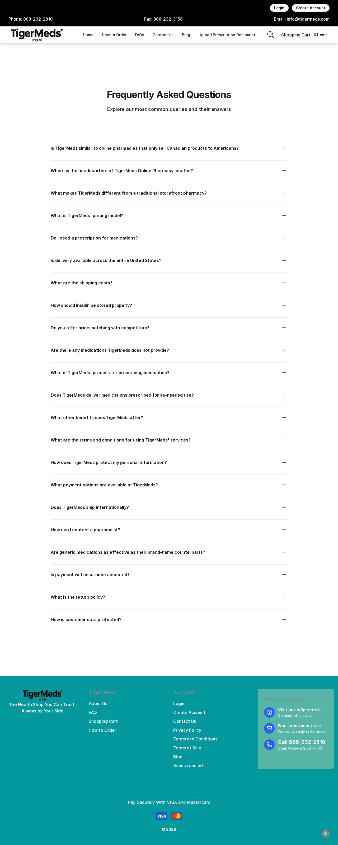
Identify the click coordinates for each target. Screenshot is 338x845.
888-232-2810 (38, 19)
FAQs (139, 34)
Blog (186, 34)
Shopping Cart (103, 721)
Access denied (188, 765)
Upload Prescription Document (227, 34)
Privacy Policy (187, 730)
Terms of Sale (187, 747)
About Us (98, 703)
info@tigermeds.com (308, 19)
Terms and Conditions (195, 738)
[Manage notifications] (325, 833)
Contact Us (163, 34)
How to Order (114, 34)
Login (279, 8)
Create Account (310, 8)
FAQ (93, 712)
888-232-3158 (168, 19)
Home (88, 34)
